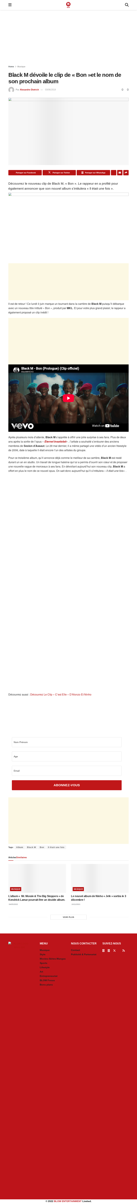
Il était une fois (56, 847)
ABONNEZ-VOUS (67, 785)
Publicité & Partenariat (83, 954)
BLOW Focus (47, 980)
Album (19, 847)
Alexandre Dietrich (29, 89)
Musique (21, 66)
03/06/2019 (50, 89)
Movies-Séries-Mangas (53, 958)
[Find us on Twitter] (114, 951)
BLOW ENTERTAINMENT (68, 1201)
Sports (43, 963)
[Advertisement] (68, 38)
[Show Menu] (10, 5)
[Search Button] (127, 5)
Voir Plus (68, 917)
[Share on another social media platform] (126, 172)
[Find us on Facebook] (103, 951)
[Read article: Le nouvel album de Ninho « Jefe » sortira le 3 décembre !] (100, 878)
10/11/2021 (75, 904)
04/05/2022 (13, 904)
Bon (42, 847)
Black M (31, 847)
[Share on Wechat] (113, 172)
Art (41, 971)
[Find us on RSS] (123, 951)
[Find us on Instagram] (109, 951)
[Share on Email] (119, 172)
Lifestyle (45, 967)
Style (42, 954)
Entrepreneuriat (48, 976)
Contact (75, 950)
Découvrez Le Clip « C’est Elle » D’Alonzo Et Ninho (60, 694)
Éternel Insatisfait (55, 441)
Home (11, 66)
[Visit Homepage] (68, 5)
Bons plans (46, 984)
